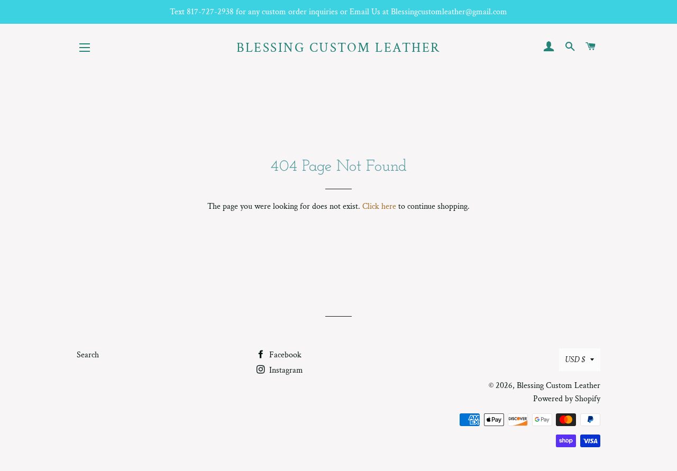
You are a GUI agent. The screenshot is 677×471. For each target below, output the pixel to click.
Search (88, 355)
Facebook (284, 355)
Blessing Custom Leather (338, 48)
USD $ (575, 359)
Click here (379, 206)
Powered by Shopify (566, 398)
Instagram (285, 370)
